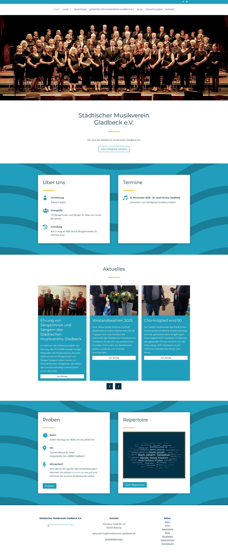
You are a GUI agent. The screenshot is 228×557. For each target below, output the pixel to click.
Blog (139, 10)
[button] (118, 386)
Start (57, 10)
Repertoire (80, 10)
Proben (49, 485)
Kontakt (169, 10)
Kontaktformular (114, 539)
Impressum (167, 543)
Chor (66, 10)
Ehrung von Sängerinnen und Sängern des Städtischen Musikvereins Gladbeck (60, 329)
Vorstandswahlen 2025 (112, 320)
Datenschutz (167, 540)
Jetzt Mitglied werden (114, 149)
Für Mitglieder (154, 10)
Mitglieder (167, 536)
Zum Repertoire (134, 484)
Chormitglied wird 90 (163, 320)
